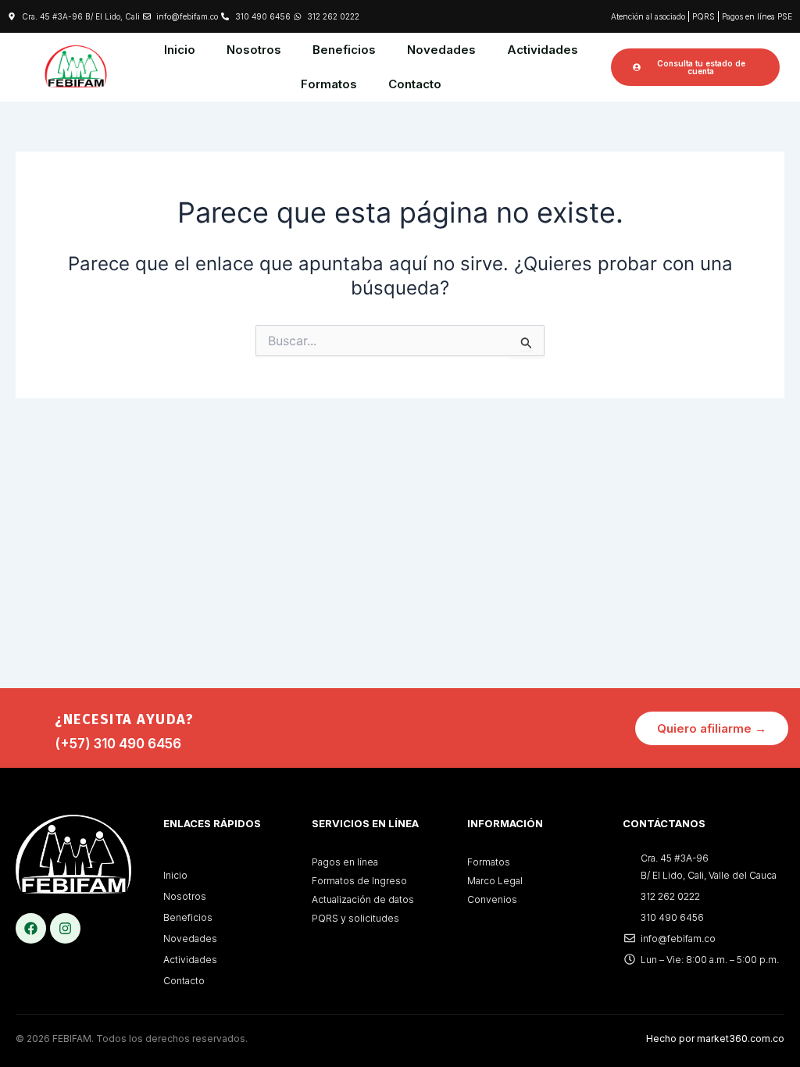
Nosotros (254, 49)
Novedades (441, 49)
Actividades (542, 49)
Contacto (414, 84)
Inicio (179, 49)
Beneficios (344, 49)
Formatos (329, 84)
